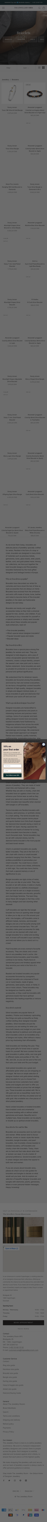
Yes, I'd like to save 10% (12, 775)
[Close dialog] (43, 744)
